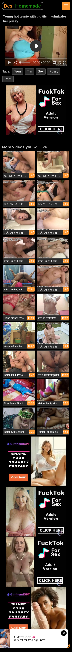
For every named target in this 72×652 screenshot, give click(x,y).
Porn (8, 79)
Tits (29, 71)
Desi (22, 6)
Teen (17, 71)
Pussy (53, 71)
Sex (40, 71)
